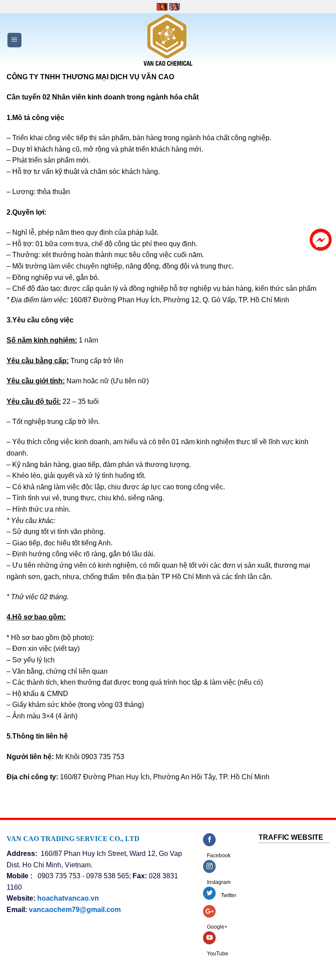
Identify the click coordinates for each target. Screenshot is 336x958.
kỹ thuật (67, 171)
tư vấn (43, 171)
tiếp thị (86, 137)
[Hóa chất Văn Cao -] (168, 40)
